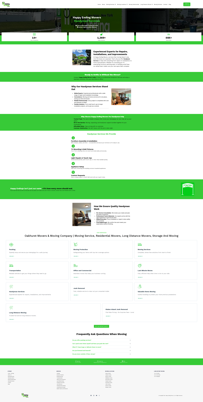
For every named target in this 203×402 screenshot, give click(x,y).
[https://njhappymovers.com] (15, 4)
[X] (99, 395)
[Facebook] (91, 395)
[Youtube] (96, 395)
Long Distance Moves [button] (146, 4)
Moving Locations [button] (121, 4)
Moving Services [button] (110, 4)
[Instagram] (93, 395)
